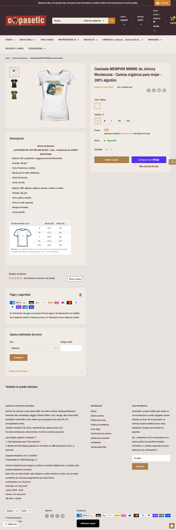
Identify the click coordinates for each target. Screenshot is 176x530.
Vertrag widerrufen (98, 446)
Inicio (7, 58)
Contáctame (96, 442)
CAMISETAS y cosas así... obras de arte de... (121, 39)
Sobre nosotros (97, 415)
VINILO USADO (47, 39)
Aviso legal (95, 429)
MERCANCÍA (153, 39)
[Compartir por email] (164, 90)
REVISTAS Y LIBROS (15, 48)
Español (10, 511)
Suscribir (164, 2)
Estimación (18, 357)
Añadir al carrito (112, 159)
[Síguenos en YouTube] (62, 516)
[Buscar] (111, 21)
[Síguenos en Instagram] (52, 516)
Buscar (94, 411)
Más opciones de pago (149, 166)
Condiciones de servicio (101, 433)
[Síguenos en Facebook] (47, 516)
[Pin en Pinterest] (154, 90)
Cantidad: (98, 149)
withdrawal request (88, 523)
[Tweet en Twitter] (159, 90)
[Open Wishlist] (172, 526)
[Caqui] (111, 105)
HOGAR (9, 39)
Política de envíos (98, 420)
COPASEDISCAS (35, 48)
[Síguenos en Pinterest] (57, 516)
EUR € (24, 511)
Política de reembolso (18, 371)
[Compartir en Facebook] (149, 90)
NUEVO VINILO (26, 39)
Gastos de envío (126, 133)
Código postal (66, 341)
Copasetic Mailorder (103, 87)
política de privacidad (100, 438)
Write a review (75, 278)
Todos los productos (19, 58)
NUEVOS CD (89, 39)
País (11, 341)
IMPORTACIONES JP (67, 39)
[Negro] (104, 105)
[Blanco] (97, 105)
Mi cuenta (156, 24)
